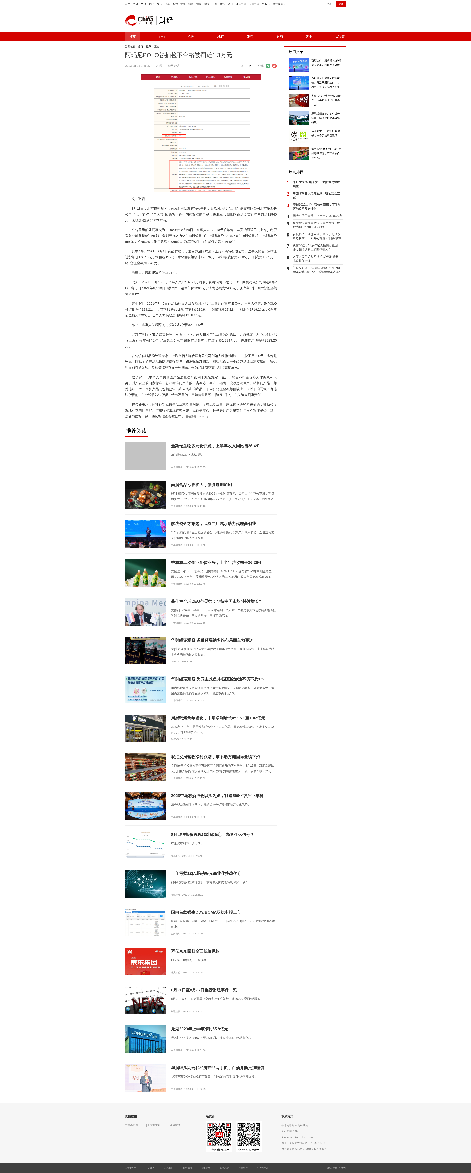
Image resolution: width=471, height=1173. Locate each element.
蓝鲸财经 (175, 1125)
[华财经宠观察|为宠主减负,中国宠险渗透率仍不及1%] (145, 689)
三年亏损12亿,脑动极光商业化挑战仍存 (206, 873)
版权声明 (206, 1168)
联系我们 (168, 1168)
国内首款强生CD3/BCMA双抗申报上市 (206, 912)
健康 (206, 4)
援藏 (191, 4)
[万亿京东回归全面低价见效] (145, 975)
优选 (222, 4)
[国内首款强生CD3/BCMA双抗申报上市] (145, 922)
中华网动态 (262, 1168)
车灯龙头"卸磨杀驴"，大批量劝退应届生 (316, 184)
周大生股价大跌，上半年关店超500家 (317, 215)
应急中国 (254, 4)
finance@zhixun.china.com (297, 1137)
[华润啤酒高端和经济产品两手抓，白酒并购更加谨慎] (145, 1077)
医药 (279, 36)
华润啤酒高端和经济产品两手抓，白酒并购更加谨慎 (217, 1067)
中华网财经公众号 (248, 1149)
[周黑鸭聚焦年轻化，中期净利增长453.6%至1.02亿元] (145, 728)
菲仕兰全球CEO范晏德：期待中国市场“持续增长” (216, 601)
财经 (151, 4)
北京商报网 (154, 1125)
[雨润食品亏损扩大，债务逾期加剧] (145, 494)
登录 (341, 4)
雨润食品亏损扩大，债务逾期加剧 (201, 484)
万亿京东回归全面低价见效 (195, 951)
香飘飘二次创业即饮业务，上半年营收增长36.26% (216, 562)
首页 (127, 4)
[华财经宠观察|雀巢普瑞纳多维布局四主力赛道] (145, 650)
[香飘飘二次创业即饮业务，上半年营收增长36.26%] (145, 575)
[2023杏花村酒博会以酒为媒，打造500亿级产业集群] (145, 805)
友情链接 (243, 1168)
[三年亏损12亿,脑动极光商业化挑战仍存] (145, 883)
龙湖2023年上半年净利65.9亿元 (199, 1029)
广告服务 (150, 1168)
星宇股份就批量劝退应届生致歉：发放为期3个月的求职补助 (316, 225)
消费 (250, 36)
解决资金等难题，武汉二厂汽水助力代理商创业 (213, 523)
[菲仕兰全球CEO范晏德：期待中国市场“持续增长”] (145, 613)
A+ (241, 65)
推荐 (132, 36)
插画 (198, 4)
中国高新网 (131, 1125)
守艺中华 (241, 4)
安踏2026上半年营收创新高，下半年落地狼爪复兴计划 (317, 206)
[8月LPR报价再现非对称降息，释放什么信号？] (145, 844)
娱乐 (159, 4)
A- (250, 65)
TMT (162, 36)
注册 (329, 4)
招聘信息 (187, 1168)
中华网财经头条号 (219, 1149)
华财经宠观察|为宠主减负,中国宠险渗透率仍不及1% (217, 679)
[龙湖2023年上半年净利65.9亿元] (145, 1039)
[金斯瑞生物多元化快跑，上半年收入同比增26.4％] (145, 456)
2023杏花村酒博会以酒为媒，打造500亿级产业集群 (217, 795)
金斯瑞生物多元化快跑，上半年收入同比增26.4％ (215, 446)
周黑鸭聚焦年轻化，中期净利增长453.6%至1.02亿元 (218, 718)
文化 (183, 4)
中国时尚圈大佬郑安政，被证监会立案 (316, 195)
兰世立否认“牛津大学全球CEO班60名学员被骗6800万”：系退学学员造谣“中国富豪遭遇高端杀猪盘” (318, 270)
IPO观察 (338, 36)
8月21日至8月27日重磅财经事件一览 (204, 990)
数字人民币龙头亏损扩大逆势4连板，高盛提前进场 (317, 258)
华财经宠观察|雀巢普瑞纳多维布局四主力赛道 (212, 640)
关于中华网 (130, 1168)
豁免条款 (224, 1168)
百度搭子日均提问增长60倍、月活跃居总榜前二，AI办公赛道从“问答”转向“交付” (317, 236)
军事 (143, 4)
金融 (191, 36)
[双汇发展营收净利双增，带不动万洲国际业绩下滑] (145, 768)
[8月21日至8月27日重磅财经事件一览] (145, 1000)
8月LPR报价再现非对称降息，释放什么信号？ (212, 834)
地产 (220, 36)
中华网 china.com (140, 20)
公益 (214, 4)
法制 (230, 4)
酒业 (309, 36)
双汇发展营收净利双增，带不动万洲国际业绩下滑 (215, 756)
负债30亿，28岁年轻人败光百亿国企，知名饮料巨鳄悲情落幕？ (315, 247)
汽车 (167, 4)
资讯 (135, 4)
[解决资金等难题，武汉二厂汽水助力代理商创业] (145, 533)
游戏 (175, 4)
